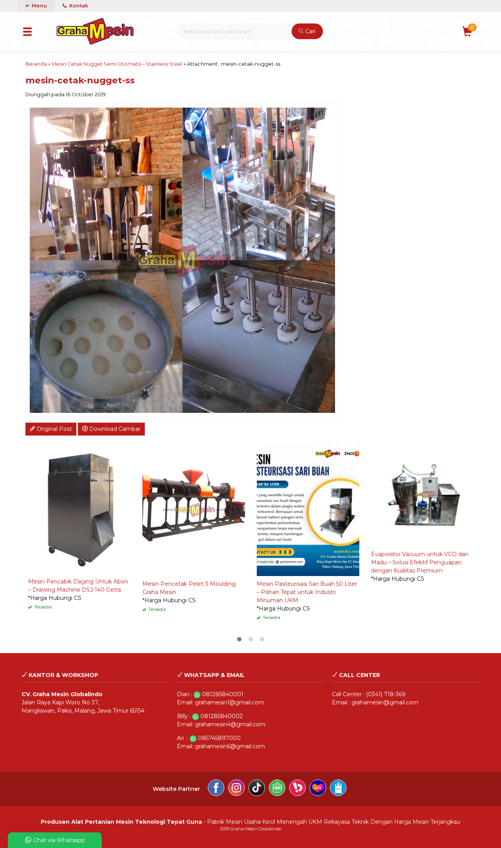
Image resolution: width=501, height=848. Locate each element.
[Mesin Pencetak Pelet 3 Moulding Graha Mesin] (193, 509)
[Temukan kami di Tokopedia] (277, 789)
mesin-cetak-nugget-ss (80, 80)
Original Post (53, 428)
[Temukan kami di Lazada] (318, 789)
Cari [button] (309, 31)
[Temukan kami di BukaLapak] (297, 789)
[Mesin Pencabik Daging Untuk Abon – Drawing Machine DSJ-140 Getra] (79, 508)
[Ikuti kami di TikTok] (257, 789)
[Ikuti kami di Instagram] (236, 789)
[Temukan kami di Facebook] (216, 789)
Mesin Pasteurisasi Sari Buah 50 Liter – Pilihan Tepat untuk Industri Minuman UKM (307, 592)
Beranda (36, 64)
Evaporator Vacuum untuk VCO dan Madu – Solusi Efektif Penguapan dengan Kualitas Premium (420, 562)
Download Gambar (114, 428)
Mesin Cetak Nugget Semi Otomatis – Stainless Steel (117, 64)
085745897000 (219, 738)
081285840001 (222, 694)
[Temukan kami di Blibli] (338, 789)
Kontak (78, 6)
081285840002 (221, 716)
